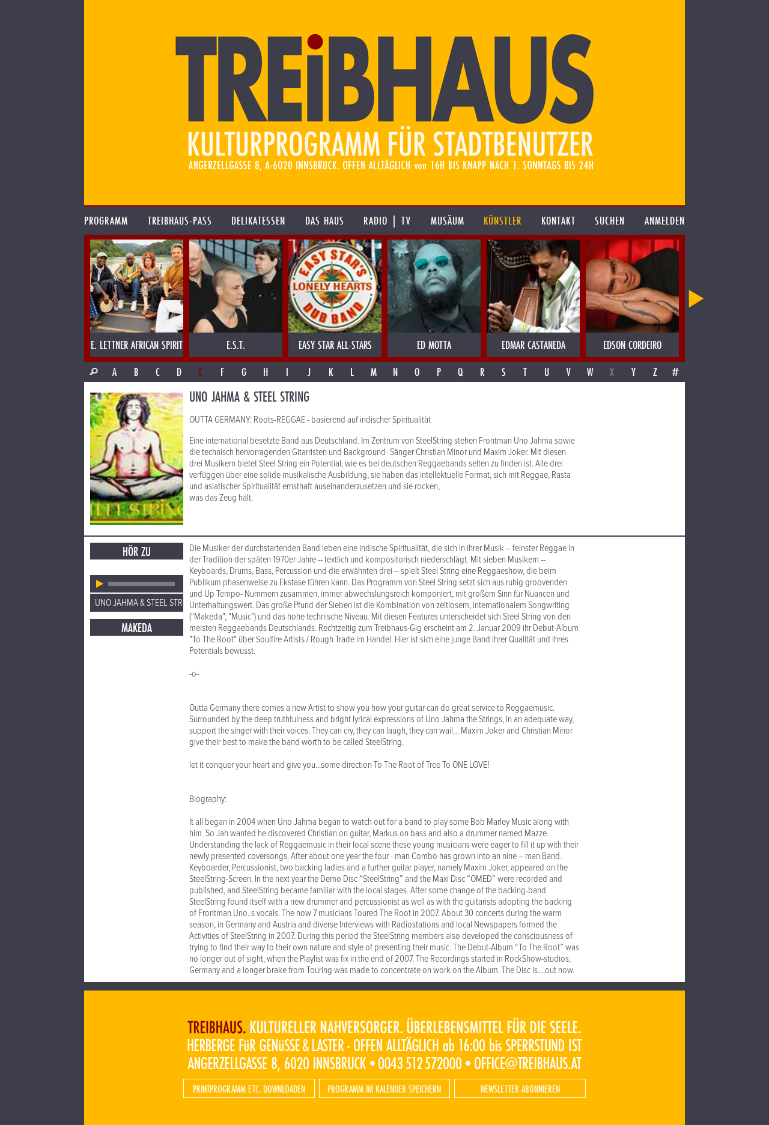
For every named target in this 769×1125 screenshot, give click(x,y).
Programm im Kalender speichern (384, 1089)
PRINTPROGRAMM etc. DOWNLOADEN (249, 1089)
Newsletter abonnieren (520, 1089)
